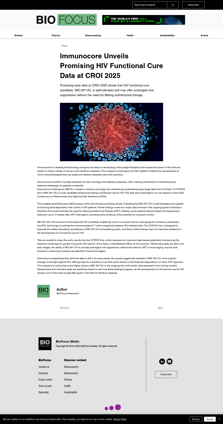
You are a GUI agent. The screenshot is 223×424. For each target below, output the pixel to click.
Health (67, 385)
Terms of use (45, 385)
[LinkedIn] (162, 361)
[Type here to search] (172, 5)
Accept (210, 419)
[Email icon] (169, 361)
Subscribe (44, 392)
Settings (196, 419)
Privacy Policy (120, 419)
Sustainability (70, 392)
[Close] (219, 419)
